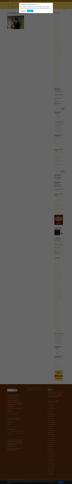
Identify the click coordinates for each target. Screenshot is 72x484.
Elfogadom (30, 10)
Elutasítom (23, 10)
